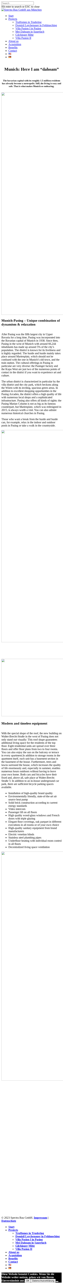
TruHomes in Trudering (28, 22)
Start (10, 15)
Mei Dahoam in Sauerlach (29, 31)
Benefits (13, 47)
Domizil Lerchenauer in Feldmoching (36, 25)
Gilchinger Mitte (24, 34)
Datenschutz (8, 1220)
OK (27, 1280)
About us (13, 41)
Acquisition (14, 44)
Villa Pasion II (23, 37)
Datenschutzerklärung (43, 1280)
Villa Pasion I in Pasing (28, 28)
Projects (12, 18)
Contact (12, 50)
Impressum (40, 1217)
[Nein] (57, 1281)
